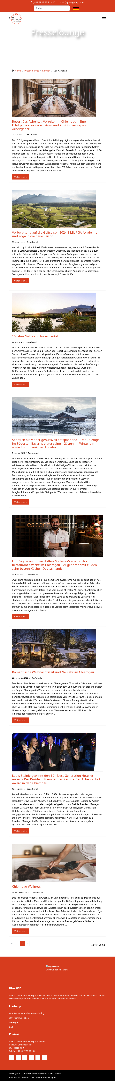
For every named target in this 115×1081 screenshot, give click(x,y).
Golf (11, 1027)
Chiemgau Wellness (26, 886)
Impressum (14, 1077)
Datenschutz (28, 1077)
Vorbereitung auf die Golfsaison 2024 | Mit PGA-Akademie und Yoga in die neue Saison (54, 234)
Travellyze (13, 1022)
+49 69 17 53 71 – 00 (44, 2)
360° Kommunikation (19, 1018)
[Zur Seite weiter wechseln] (31, 943)
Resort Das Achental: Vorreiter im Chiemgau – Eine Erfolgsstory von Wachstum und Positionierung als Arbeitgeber (49, 125)
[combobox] (52, 8)
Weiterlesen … (20, 177)
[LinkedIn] (24, 1057)
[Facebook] (11, 1057)
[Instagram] (37, 1057)
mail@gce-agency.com (72, 2)
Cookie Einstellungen (46, 1077)
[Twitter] (18, 1057)
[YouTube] (31, 1057)
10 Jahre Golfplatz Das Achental (35, 336)
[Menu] (104, 18)
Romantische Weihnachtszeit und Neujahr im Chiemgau (53, 672)
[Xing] (44, 1057)
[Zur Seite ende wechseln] (37, 943)
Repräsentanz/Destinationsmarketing (26, 1013)
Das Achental (31, 134)
